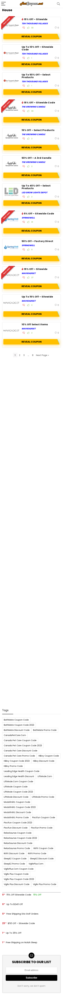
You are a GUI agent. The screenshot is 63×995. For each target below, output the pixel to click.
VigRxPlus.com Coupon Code (19, 868)
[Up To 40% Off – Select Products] (11, 191)
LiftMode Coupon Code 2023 (18, 791)
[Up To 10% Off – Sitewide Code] (11, 53)
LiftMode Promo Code (43, 796)
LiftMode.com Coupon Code (18, 781)
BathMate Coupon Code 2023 (19, 724)
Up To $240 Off (14, 904)
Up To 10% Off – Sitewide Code (37, 48)
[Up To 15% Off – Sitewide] (11, 302)
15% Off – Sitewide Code (39, 102)
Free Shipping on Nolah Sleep (21, 942)
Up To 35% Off (13, 932)
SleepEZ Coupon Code (15, 858)
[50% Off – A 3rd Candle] (11, 164)
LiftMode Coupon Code (16, 786)
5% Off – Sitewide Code (39, 213)
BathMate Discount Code (17, 730)
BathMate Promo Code (45, 730)
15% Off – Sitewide (35, 19)
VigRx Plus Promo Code (44, 884)
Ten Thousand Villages (35, 23)
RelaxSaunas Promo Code (17, 848)
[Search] (58, 4)
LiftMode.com (45, 776)
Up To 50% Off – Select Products (36, 76)
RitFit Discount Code (14, 853)
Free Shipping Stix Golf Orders (22, 913)
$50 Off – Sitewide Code (21, 923)
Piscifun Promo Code (41, 827)
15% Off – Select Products (38, 130)
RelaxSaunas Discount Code (18, 843)
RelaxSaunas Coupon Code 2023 (20, 838)
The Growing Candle (33, 106)
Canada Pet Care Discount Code (20, 750)
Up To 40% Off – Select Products (36, 187)
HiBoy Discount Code (43, 760)
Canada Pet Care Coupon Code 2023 (23, 745)
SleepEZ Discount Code (42, 858)
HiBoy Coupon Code (49, 755)
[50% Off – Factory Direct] (11, 247)
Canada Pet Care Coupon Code (20, 740)
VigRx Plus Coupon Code (16, 874)
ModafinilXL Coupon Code (17, 802)
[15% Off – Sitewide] (11, 25)
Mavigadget (29, 273)
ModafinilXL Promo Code (16, 817)
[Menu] (3, 4)
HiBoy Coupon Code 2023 (17, 760)
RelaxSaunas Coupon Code (18, 832)
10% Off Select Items (35, 324)
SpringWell (28, 217)
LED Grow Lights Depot (34, 192)
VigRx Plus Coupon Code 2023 (19, 879)
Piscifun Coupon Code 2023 (18, 822)
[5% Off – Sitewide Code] (11, 219)
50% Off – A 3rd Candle (36, 158)
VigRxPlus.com (36, 863)
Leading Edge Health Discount (19, 776)
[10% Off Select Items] (11, 330)
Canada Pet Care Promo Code (19, 755)
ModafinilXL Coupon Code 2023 (20, 807)
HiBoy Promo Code (13, 766)
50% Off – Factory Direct (37, 241)
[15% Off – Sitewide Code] (11, 108)
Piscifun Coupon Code (43, 817)
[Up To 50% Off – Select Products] (11, 80)
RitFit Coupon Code (43, 848)
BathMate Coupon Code (16, 719)
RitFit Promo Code (37, 853)
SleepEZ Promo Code (14, 863)
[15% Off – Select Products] (11, 136)
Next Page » (42, 355)
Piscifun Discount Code (16, 827)
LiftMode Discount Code (16, 796)
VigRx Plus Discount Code (16, 884)
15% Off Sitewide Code (18, 894)
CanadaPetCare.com (15, 735)
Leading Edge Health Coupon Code (21, 771)
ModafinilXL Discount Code (17, 812)
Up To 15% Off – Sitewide (37, 296)
